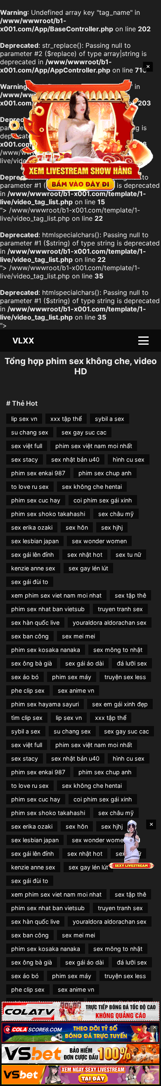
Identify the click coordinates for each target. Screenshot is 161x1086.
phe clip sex (28, 690)
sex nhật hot (84, 554)
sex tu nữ (128, 554)
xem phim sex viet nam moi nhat (56, 595)
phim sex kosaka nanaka (45, 649)
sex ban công (30, 636)
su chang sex (29, 432)
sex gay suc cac (84, 432)
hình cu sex (128, 459)
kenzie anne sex (33, 568)
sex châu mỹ (116, 513)
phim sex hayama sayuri (45, 704)
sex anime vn (76, 690)
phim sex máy (71, 676)
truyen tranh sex (120, 608)
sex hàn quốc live (35, 622)
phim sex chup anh (105, 472)
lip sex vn (24, 418)
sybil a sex (109, 418)
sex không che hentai (92, 486)
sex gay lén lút (88, 568)
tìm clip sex (27, 717)
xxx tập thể (66, 418)
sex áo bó (25, 676)
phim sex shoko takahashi (48, 513)
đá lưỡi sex (132, 663)
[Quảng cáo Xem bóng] (80, 1011)
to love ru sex (30, 486)
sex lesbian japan (35, 540)
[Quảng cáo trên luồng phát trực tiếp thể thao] (80, 1074)
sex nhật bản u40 (75, 459)
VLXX (23, 341)
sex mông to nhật (117, 649)
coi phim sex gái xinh (102, 500)
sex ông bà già (31, 663)
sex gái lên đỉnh (32, 554)
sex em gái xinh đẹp (120, 704)
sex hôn (77, 527)
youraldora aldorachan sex (110, 622)
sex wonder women (99, 540)
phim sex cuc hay (35, 500)
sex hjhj (112, 527)
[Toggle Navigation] (143, 340)
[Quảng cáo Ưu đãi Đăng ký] (80, 1032)
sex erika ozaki (31, 527)
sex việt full (26, 445)
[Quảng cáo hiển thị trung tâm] (80, 134)
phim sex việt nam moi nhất (93, 445)
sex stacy (24, 459)
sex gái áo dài (84, 663)
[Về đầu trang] (143, 1076)
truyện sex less (125, 676)
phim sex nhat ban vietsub (48, 608)
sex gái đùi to (29, 581)
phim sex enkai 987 (38, 472)
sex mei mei (78, 636)
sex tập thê (130, 595)
